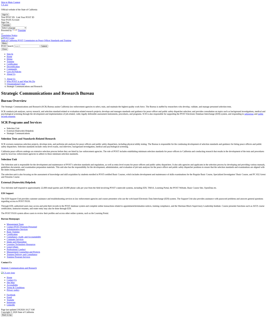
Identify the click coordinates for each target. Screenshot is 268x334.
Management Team (15, 224)
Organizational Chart (16, 84)
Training (10, 61)
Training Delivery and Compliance (22, 254)
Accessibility (12, 285)
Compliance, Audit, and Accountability (24, 237)
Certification (12, 64)
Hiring (9, 59)
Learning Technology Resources (21, 244)
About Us (11, 74)
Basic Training (13, 232)
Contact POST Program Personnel (22, 227)
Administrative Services (17, 229)
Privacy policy (13, 290)
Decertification (13, 66)
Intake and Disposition (17, 242)
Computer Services (15, 239)
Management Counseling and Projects (23, 252)
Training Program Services (18, 257)
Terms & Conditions (16, 287)
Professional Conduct (16, 249)
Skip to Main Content (10, 2)
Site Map (11, 282)
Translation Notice (9, 35)
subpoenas (249, 114)
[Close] (2, 33)
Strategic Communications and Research (19, 268)
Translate (6, 25)
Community (12, 69)
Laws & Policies (14, 71)
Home (9, 56)
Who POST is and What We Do (21, 81)
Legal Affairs (12, 247)
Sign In (10, 54)
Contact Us (12, 280)
